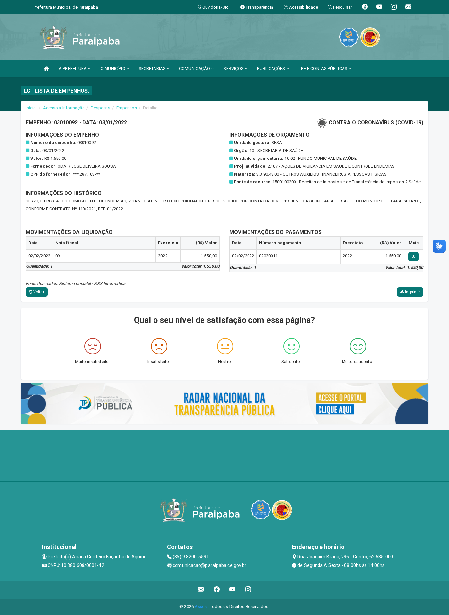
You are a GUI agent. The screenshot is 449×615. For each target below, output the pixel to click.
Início (31, 107)
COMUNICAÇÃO (195, 68)
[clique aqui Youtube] (232, 589)
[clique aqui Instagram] (248, 589)
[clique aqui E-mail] (201, 589)
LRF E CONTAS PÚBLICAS (323, 68)
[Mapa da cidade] (224, 454)
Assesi (201, 606)
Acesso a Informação (64, 107)
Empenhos (126, 107)
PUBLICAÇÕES (271, 68)
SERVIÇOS (234, 68)
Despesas (100, 107)
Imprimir (412, 292)
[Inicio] (46, 68)
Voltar (38, 292)
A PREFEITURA (73, 68)
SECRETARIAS (153, 68)
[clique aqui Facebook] (217, 589)
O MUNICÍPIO (113, 68)
